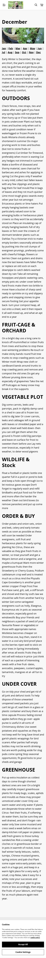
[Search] (36, 5)
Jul (3, 52)
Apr (25, 48)
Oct (24, 52)
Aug (10, 52)
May (32, 48)
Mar (17, 48)
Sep (17, 52)
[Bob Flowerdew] (15, 5)
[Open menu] (4, 5)
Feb (10, 48)
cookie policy (35, 938)
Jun (40, 48)
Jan (4, 48)
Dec (38, 52)
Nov (31, 52)
